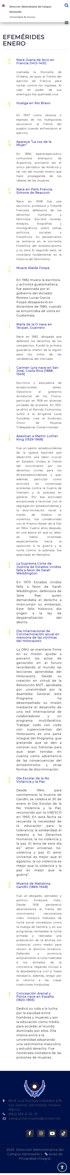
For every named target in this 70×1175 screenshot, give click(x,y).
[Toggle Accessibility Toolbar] (62, 1167)
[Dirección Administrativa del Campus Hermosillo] (3, 5)
